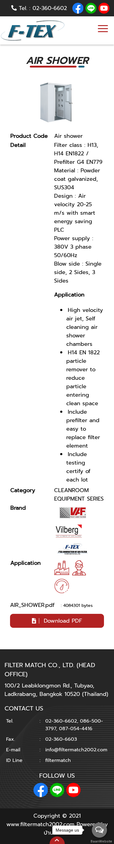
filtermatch (58, 760)
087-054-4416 (75, 728)
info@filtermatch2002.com (76, 749)
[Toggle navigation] (103, 29)
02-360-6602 (50, 8)
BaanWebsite (100, 841)
